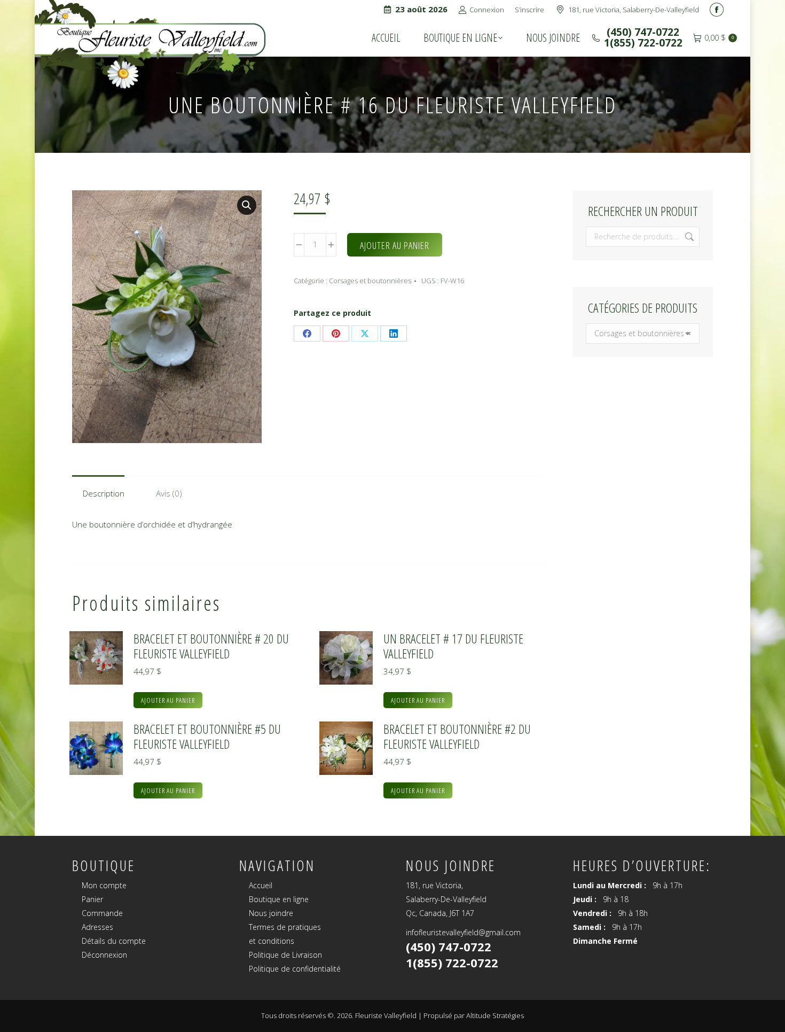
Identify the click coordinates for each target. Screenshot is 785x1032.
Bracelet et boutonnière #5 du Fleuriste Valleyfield (207, 736)
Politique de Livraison (285, 955)
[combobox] (643, 333)
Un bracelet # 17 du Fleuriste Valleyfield (453, 646)
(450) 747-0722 (641, 32)
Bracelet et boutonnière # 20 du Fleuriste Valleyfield (211, 646)
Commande (102, 913)
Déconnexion (104, 955)
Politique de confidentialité (295, 969)
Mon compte (104, 885)
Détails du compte (114, 941)
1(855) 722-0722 (643, 43)
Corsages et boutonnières (370, 280)
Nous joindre (271, 913)
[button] (246, 205)
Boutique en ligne (279, 899)
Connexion (486, 9)
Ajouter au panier (394, 245)
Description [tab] (103, 493)
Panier (92, 899)
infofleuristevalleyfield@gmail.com (463, 932)
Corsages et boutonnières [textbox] (642, 333)
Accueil (260, 885)
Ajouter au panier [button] (168, 700)
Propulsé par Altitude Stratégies (473, 1015)
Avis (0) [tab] (169, 493)
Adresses (97, 927)
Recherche (688, 237)
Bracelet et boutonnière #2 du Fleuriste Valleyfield (457, 736)
